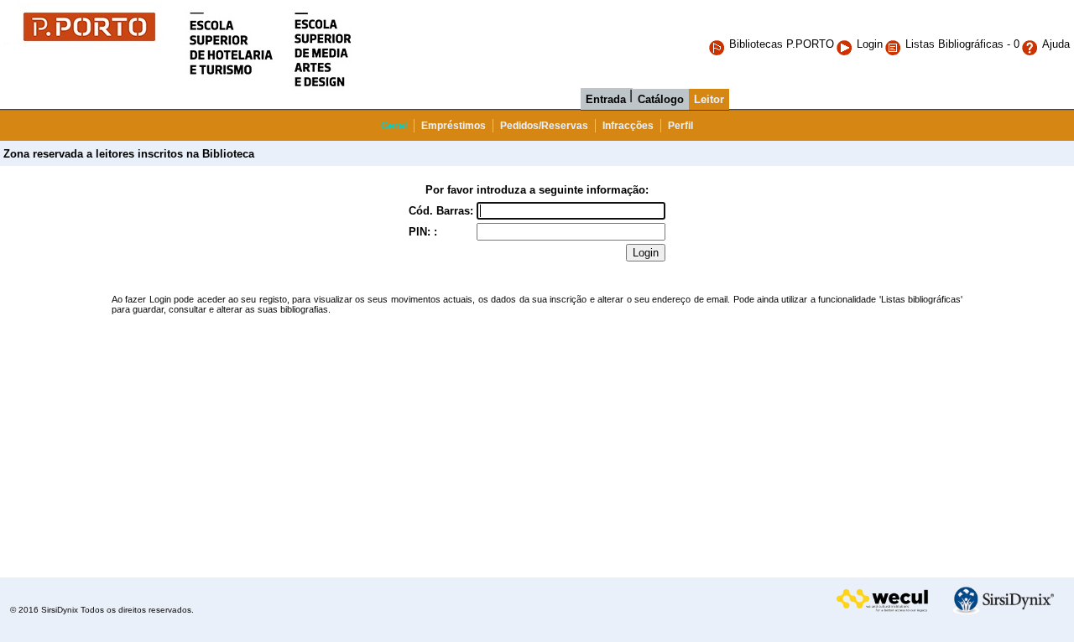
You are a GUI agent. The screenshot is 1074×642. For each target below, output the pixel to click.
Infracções (628, 126)
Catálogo (661, 99)
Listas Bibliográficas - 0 (962, 44)
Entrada (606, 99)
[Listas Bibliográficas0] (894, 44)
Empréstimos (453, 126)
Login (870, 44)
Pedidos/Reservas (544, 126)
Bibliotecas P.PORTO (781, 44)
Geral (394, 126)
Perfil (680, 126)
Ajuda (1056, 44)
